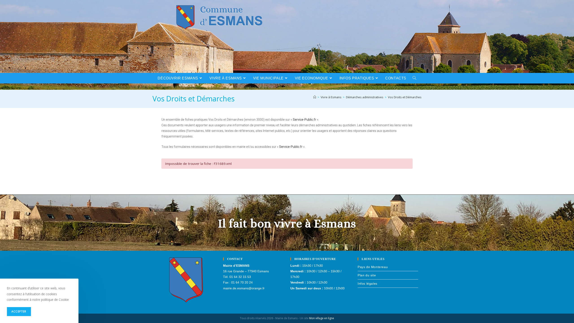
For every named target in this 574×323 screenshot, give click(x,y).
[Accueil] (314, 97)
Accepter (18, 311)
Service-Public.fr (304, 119)
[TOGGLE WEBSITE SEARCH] (414, 78)
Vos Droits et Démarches (405, 97)
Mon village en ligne (321, 318)
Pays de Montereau (373, 267)
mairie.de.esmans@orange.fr (244, 288)
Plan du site (367, 275)
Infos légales (367, 283)
